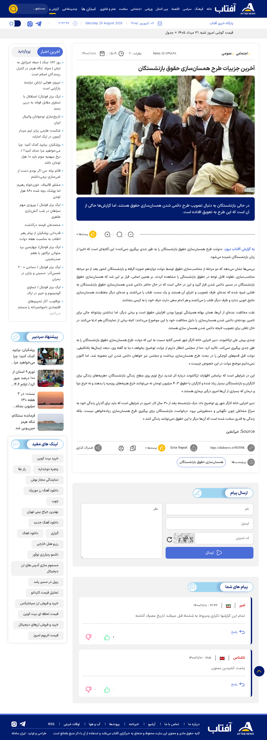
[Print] (121, 448)
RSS (51, 724)
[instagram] (30, 23)
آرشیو (151, 724)
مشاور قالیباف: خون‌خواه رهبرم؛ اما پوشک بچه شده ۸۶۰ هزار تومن (38, 191)
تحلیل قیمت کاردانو (44, 592)
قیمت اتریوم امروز (45, 635)
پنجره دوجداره (48, 469)
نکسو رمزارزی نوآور (45, 554)
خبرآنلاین (232, 432)
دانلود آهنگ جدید (46, 522)
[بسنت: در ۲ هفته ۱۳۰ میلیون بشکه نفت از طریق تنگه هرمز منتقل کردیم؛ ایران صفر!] (49, 400)
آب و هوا (94, 724)
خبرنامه (134, 724)
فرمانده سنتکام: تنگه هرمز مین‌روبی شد (23, 422)
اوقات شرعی (72, 724)
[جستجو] (13, 8)
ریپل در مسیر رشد (46, 582)
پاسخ (234, 632)
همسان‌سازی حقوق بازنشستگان (201, 462)
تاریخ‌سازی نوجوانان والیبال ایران (41, 119)
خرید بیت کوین (47, 458)
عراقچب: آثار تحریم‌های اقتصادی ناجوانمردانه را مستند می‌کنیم (39, 307)
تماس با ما (172, 724)
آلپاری (54, 533)
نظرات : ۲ (135, 53)
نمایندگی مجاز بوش (44, 480)
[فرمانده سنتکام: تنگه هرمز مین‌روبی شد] (49, 421)
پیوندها (114, 724)
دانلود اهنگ (30, 533)
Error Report (179, 448)
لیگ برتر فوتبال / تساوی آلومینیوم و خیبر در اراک (43, 290)
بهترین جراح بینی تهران (42, 512)
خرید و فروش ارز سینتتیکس (39, 603)
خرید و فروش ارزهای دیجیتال (38, 624)
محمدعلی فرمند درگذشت (42, 225)
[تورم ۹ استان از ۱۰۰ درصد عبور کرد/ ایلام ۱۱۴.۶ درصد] (49, 378)
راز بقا (22, 469)
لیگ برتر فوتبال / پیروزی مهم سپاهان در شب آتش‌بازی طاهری (40, 211)
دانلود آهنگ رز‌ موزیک (43, 490)
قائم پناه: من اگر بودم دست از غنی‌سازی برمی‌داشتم (38, 174)
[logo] (236, 8)
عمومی (227, 53)
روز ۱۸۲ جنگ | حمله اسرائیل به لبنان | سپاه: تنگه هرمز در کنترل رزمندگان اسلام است (38, 68)
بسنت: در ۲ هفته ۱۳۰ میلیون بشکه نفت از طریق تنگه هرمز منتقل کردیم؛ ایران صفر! (25, 400)
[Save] (133, 448)
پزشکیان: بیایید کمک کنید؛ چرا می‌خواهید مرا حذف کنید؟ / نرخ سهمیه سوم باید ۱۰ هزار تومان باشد (39, 153)
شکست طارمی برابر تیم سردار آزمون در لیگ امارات (39, 133)
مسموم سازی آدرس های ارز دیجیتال (39, 568)
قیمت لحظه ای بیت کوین (40, 614)
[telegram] (38, 23)
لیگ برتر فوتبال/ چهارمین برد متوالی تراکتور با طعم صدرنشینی (40, 253)
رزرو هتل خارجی (47, 544)
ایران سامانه (18, 733)
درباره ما (194, 724)
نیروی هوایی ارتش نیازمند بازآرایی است (42, 85)
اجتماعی (242, 53)
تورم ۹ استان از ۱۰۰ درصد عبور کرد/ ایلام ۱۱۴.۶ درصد (23, 378)
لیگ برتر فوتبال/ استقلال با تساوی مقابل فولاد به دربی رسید (41, 102)
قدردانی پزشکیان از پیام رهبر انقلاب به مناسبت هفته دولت (39, 236)
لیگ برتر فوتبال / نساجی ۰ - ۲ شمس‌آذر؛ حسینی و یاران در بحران (39, 273)
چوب (55, 501)
